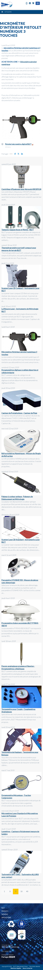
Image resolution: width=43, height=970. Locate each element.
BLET (3, 908)
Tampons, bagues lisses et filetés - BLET (18, 230)
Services (5, 914)
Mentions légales (16, 968)
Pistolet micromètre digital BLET (18, 144)
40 (27, 891)
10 (21, 891)
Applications (6, 917)
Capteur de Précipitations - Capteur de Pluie (19, 413)
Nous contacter (27, 968)
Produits (5, 911)
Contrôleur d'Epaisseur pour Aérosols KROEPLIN (21, 189)
